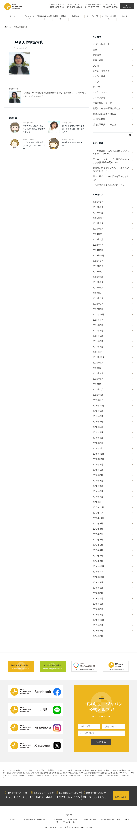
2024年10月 (98, 234)
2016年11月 (98, 571)
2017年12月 (98, 507)
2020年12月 (98, 357)
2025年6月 (98, 228)
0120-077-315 (16, 797)
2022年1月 (98, 309)
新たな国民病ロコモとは (104, 124)
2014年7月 (98, 636)
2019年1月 (98, 448)
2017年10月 (98, 518)
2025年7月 (98, 223)
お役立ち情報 (99, 119)
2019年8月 (98, 416)
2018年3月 (98, 491)
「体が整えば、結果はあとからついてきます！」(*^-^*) (111, 152)
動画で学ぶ (76, 16)
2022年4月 (98, 293)
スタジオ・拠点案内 (108, 17)
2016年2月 (98, 614)
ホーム (12, 16)
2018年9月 (98, 464)
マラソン (97, 87)
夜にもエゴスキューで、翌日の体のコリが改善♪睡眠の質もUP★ (111, 161)
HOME (12, 819)
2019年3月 (98, 437)
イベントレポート (101, 44)
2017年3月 (98, 555)
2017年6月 (98, 539)
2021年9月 (98, 325)
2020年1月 (98, 394)
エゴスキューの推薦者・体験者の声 (32, 819)
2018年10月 (98, 459)
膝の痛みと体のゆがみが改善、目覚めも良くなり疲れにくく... (73, 128)
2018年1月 (98, 502)
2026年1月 (98, 212)
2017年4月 (98, 550)
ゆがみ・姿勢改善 (101, 71)
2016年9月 (98, 582)
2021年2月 (98, 346)
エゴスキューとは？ (28, 17)
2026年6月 (98, 202)
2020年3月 (98, 384)
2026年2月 (98, 207)
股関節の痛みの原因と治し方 (106, 108)
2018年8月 (98, 469)
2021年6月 (98, 330)
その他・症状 (99, 76)
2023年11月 (98, 255)
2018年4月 (98, 486)
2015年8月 (98, 625)
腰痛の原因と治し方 (102, 103)
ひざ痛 (96, 65)
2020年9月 (98, 362)
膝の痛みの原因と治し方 (104, 113)
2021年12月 (98, 314)
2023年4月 (98, 271)
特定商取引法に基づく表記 (110, 819)
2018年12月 (98, 453)
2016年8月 (98, 587)
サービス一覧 (92, 16)
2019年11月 (98, 400)
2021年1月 (98, 352)
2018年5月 (98, 480)
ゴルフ (96, 81)
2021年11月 (98, 319)
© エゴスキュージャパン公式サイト (59, 827)
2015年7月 (98, 630)
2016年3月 (98, 609)
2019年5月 (98, 427)
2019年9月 (98, 411)
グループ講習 (99, 97)
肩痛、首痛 (98, 60)
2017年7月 (98, 534)
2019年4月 (98, 432)
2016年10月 (98, 577)
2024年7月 (98, 239)
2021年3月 (98, 341)
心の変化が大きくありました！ (73, 143)
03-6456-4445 (42, 797)
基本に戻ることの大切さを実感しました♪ (111, 178)
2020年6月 (98, 373)
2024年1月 (98, 250)
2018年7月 (98, 475)
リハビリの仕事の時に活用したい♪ (109, 185)
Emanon (88, 827)
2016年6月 (98, 598)
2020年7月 (98, 368)
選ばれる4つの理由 (44, 17)
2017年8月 (98, 528)
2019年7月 (98, 421)
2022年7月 (98, 282)
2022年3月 (98, 298)
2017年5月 (98, 545)
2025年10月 (98, 218)
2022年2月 (98, 303)
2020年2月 (98, 389)
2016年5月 (98, 603)
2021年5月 (98, 336)
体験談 (125, 16)
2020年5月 (98, 378)
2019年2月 (98, 443)
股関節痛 (97, 54)
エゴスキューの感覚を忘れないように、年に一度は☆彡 (34, 145)
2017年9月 (98, 523)
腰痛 (95, 49)
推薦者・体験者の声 (60, 17)
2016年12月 (98, 566)
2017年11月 (98, 512)
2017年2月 (98, 561)
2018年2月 (98, 496)
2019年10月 (98, 405)
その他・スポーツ (101, 92)
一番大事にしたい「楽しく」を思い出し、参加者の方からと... (34, 128)
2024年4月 (98, 244)
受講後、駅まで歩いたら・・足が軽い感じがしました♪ (111, 169)
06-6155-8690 (95, 797)
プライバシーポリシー (70, 822)
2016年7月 (98, 593)
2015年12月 (98, 620)
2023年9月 (98, 260)
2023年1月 (98, 277)
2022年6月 (98, 287)
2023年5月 (98, 266)
